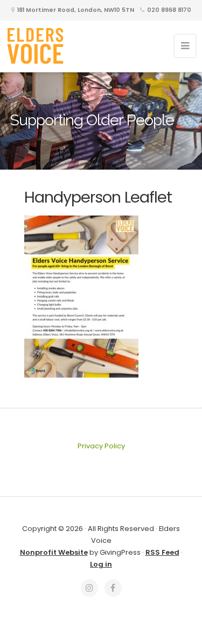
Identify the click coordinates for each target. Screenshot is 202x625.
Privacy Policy (101, 446)
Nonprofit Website (54, 552)
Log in (101, 564)
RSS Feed (162, 552)
